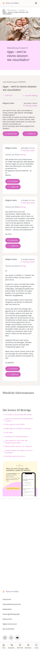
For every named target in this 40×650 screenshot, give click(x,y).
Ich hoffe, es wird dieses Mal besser (18, 414)
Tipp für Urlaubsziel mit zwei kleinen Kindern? (19, 420)
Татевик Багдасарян (34, 38)
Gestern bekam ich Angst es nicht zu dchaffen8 (19, 451)
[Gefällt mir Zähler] (30, 133)
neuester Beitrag (31, 95)
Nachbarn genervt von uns (15, 456)
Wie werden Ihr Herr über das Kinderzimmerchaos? (16, 441)
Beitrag (23, 154)
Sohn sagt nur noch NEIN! (15, 424)
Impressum (7, 599)
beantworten (12, 134)
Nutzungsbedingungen (11, 614)
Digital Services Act (10, 624)
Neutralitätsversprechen (12, 604)
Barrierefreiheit (8, 629)
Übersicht (9, 95)
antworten (14, 181)
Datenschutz (7, 619)
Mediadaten (7, 609)
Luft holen (9, 432)
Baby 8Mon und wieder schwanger (18, 428)
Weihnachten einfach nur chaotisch (18, 446)
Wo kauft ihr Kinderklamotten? (16, 436)
